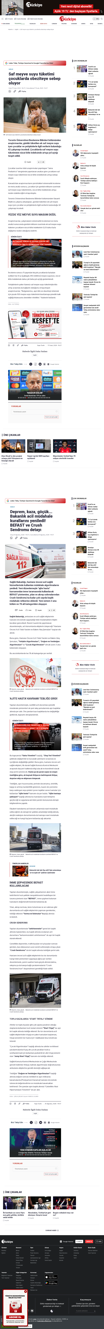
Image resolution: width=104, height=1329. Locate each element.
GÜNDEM (54, 23)
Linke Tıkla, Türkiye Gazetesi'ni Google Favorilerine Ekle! (31, 63)
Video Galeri (19, 1287)
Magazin (18, 1275)
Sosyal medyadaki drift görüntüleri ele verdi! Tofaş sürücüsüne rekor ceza (92, 308)
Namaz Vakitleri (93, 1250)
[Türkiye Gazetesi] (67, 21)
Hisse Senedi (20, 1258)
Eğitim (3, 1253)
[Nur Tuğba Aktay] (76, 193)
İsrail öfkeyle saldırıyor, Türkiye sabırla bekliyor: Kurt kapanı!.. (89, 181)
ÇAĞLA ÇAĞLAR (18, 1096)
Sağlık (11, 69)
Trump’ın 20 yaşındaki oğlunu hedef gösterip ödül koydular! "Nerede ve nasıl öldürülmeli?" (92, 266)
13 (38, 397)
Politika (4, 1250)
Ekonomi (18, 1247)
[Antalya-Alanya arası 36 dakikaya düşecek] (82, 96)
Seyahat (61, 1258)
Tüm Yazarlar (5, 1278)
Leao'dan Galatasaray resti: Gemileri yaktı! (91, 253)
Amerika (47, 1255)
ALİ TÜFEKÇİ (15, 304)
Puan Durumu (34, 1253)
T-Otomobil (19, 1265)
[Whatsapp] (10, 91)
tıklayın (91, 233)
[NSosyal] (44, 364)
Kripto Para (19, 1260)
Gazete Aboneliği (21, 19)
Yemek (61, 1255)
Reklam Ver (33, 1290)
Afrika (46, 1258)
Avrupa (47, 1253)
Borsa (17, 1250)
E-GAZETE (79, 1241)
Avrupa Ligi (33, 1260)
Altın (17, 1253)
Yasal (32, 1287)
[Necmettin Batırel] (76, 208)
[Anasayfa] (7, 1241)
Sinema (76, 1250)
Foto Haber (19, 1285)
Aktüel (61, 1260)
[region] (52, 1322)
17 (44, 397)
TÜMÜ (51, 398)
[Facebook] (13, 345)
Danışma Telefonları (36, 1285)
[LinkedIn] (40, 364)
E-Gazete (10, 19)
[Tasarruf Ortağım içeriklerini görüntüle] (20, 23)
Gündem (4, 1247)
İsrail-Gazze (48, 1260)
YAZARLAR (33, 23)
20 (49, 397)
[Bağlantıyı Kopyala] (15, 91)
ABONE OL (89, 1241)
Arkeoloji (76, 1253)
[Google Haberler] (53, 364)
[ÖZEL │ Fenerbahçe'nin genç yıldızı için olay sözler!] (82, 83)
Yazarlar (4, 1272)
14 (39, 397)
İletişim (32, 1278)
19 (47, 397)
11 (34, 397)
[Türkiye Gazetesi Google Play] (51, 1283)
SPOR (91, 23)
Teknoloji (18, 1278)
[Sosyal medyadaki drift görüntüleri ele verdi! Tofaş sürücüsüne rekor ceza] (77, 310)
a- (39, 162)
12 (36, 397)
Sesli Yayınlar (92, 1253)
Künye (32, 1280)
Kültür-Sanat (78, 1247)
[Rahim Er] (76, 165)
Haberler (18, 1283)
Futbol (32, 1250)
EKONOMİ (74, 23)
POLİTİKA (64, 23)
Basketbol (33, 1263)
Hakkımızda (33, 1275)
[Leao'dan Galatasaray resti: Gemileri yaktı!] (77, 257)
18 (46, 397)
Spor (31, 1247)
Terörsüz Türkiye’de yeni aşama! (91, 296)
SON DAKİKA (6, 23)
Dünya (47, 1247)
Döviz (17, 1255)
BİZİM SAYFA (43, 23)
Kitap (75, 1255)
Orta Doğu (48, 1250)
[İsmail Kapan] (76, 153)
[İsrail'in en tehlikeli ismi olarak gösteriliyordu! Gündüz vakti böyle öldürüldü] (82, 68)
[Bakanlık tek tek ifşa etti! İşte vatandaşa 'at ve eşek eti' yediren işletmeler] (82, 111)
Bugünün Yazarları (7, 1275)
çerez (34, 1319)
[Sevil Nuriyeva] (76, 178)
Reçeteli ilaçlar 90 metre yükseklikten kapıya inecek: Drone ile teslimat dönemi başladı (92, 282)
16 (42, 397)
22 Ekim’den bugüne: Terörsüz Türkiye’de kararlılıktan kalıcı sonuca (89, 195)
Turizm (18, 1267)
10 (33, 397)
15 (41, 397)
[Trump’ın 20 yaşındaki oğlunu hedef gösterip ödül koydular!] (77, 268)
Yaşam (61, 1247)
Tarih (75, 1258)
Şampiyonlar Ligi (35, 1258)
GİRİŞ (97, 19)
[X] (30, 364)
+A (43, 162)
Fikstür (32, 1255)
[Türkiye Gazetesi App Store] (51, 1277)
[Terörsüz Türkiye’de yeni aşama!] (77, 300)
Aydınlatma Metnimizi (44, 1321)
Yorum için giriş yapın (51, 417)
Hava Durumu (63, 1253)
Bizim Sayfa (91, 1247)
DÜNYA (83, 23)
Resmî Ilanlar (20, 1280)
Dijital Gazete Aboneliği (36, 19)
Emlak (18, 1263)
